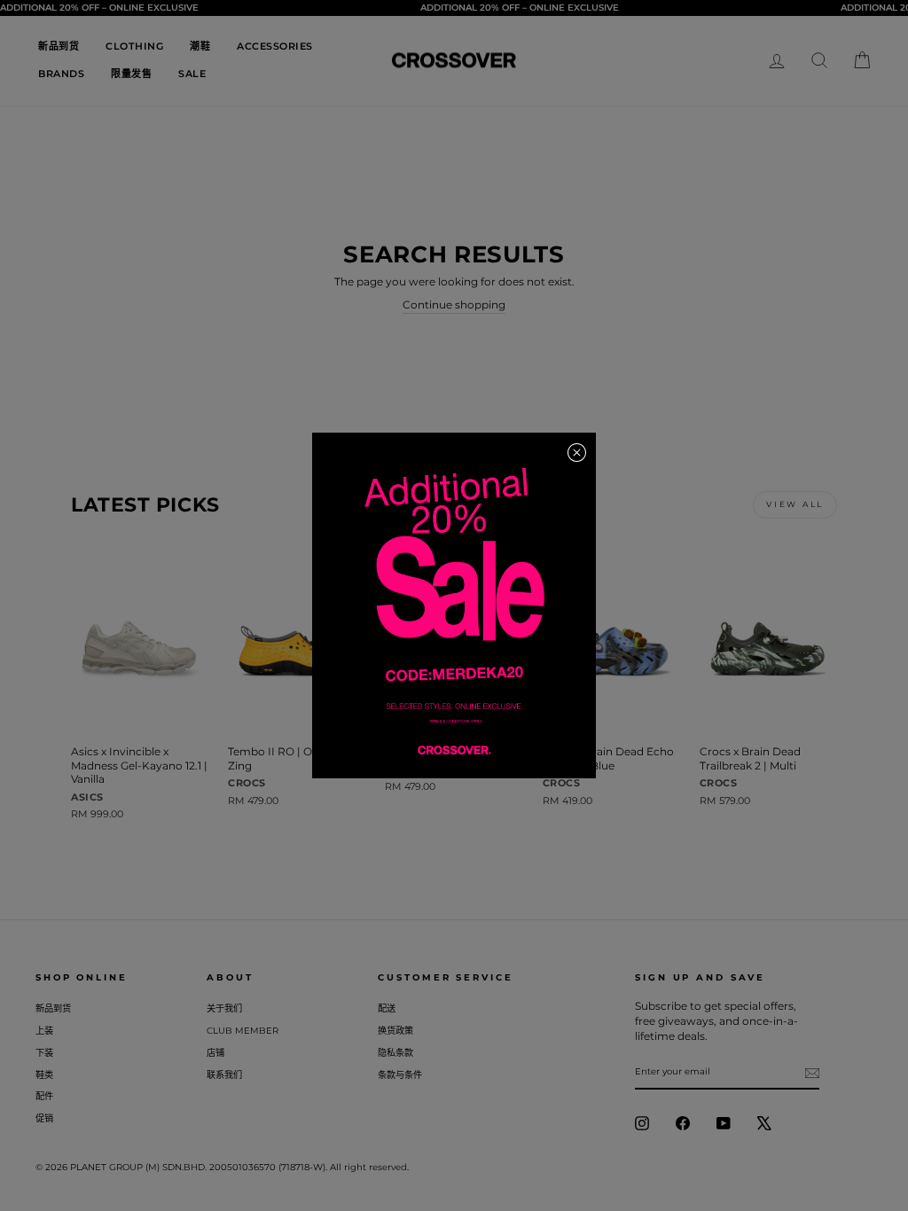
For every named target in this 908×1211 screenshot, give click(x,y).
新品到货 (58, 46)
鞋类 (44, 1075)
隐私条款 (395, 1053)
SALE (192, 73)
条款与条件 (400, 1075)
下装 (44, 1053)
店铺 (215, 1053)
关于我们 (224, 1008)
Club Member (242, 1030)
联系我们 (224, 1075)
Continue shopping (454, 304)
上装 (44, 1030)
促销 (44, 1118)
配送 (386, 1008)
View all (795, 504)
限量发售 (131, 73)
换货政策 (395, 1030)
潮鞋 (200, 46)
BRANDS (61, 73)
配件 (44, 1096)
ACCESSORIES (275, 46)
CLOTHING (134, 46)
